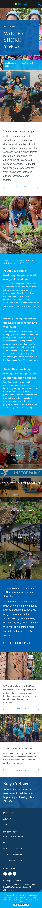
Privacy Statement (12, 849)
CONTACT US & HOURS (13, 837)
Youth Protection (12, 860)
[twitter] (10, 874)
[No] (39, 900)
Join (5, 825)
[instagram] (14, 874)
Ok (15, 904)
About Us (8, 819)
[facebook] (5, 874)
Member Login (10, 832)
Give (5, 842)
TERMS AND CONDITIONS (14, 854)
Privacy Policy (23, 904)
